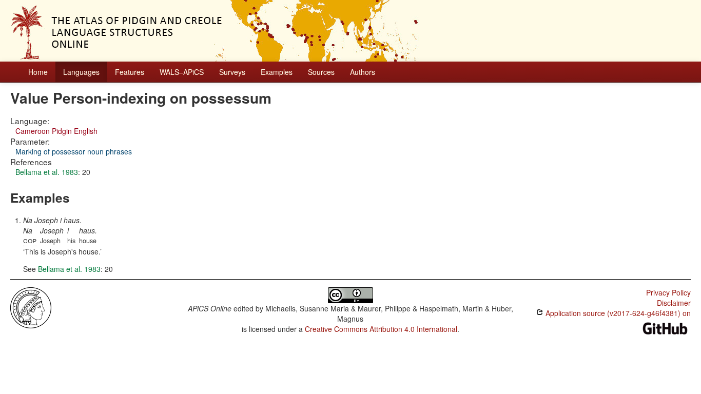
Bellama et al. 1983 (46, 172)
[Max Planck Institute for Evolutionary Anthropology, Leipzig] (30, 307)
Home (38, 72)
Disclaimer (674, 303)
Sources (321, 72)
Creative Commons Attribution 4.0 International (381, 329)
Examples (277, 72)
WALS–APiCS (182, 72)
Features (129, 72)
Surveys (232, 72)
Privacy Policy (668, 292)
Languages (81, 72)
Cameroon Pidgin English (56, 131)
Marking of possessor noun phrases (73, 151)
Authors (362, 72)
